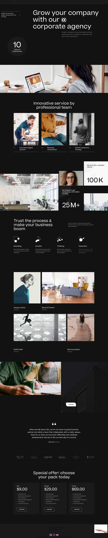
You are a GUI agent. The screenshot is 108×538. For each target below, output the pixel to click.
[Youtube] (57, 535)
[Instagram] (54, 535)
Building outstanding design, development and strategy (8, 15)
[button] (18, 432)
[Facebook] (50, 535)
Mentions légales (67, 537)
